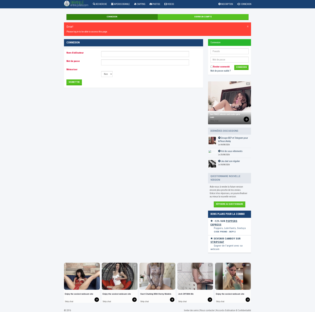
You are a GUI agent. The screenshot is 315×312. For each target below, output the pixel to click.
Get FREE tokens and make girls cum (225, 115)
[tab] (229, 226)
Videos (170, 4)
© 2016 (67, 310)
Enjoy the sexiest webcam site (79, 294)
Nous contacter (207, 310)
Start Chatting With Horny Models (155, 294)
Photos (156, 4)
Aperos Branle (122, 4)
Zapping (140, 4)
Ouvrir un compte (203, 17)
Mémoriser (71, 69)
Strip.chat (214, 121)
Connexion (245, 4)
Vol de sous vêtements (231, 151)
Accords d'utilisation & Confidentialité (233, 310)
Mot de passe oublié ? (220, 70)
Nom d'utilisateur (75, 52)
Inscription (227, 4)
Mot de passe (73, 61)
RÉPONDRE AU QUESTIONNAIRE (229, 204)
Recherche (101, 4)
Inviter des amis (191, 310)
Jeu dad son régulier (230, 161)
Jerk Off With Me (186, 294)
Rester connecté (221, 66)
